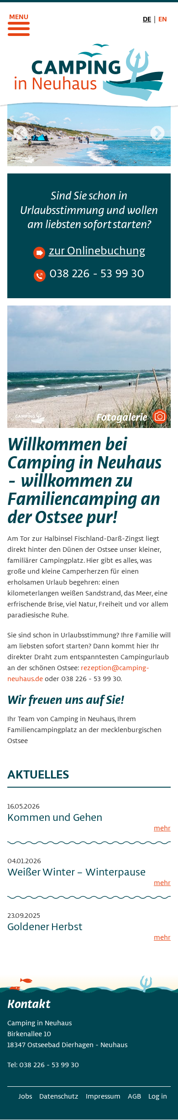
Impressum (103, 1096)
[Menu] (18, 23)
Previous (20, 133)
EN (162, 19)
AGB (134, 1096)
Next (157, 133)
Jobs (25, 1096)
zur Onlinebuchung (97, 250)
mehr (162, 828)
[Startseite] (89, 71)
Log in (157, 1096)
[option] (89, 134)
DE (147, 19)
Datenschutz (59, 1096)
